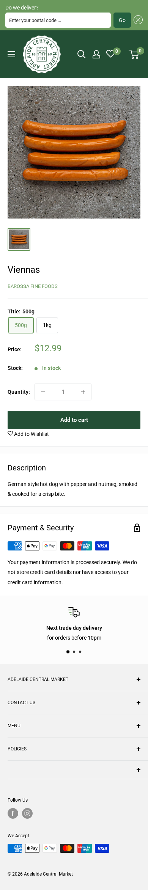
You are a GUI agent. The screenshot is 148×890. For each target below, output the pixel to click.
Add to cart (74, 420)
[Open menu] (11, 54)
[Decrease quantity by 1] (43, 392)
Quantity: (19, 392)
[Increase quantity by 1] (83, 392)
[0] (134, 54)
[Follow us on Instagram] (27, 813)
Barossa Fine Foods (33, 286)
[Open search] (81, 54)
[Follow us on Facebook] (13, 813)
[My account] (96, 54)
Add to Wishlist (31, 434)
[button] (137, 20)
